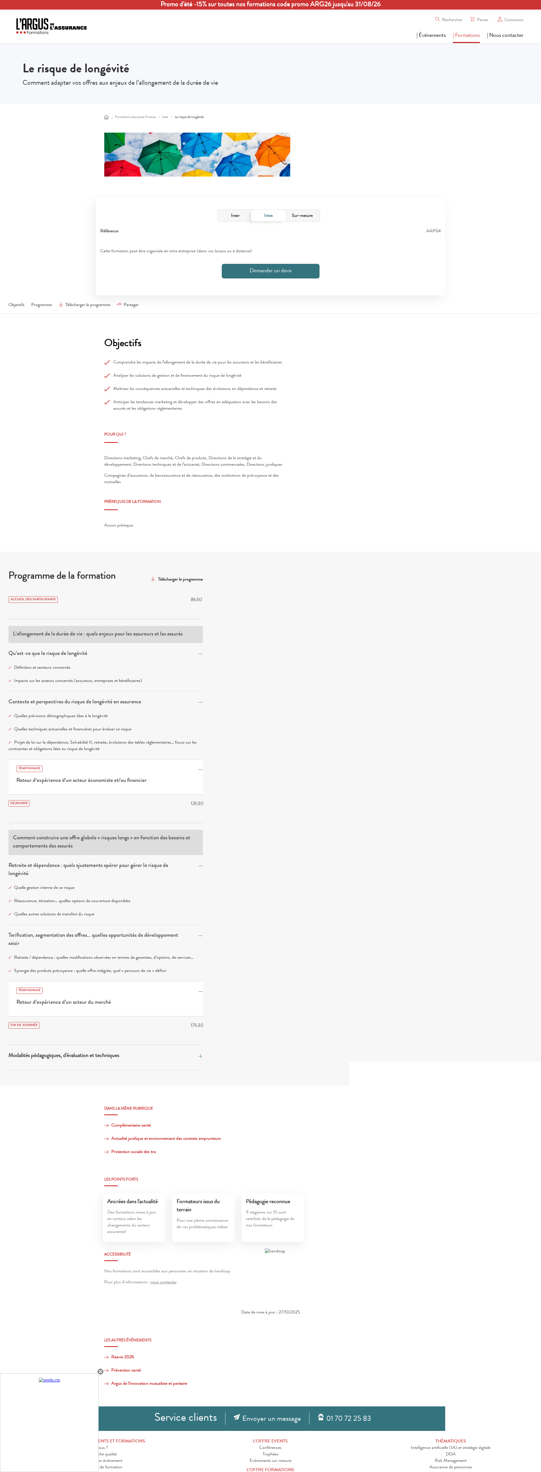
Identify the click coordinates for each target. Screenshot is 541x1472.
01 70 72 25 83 (348, 1419)
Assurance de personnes (450, 1467)
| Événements (431, 36)
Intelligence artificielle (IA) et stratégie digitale (451, 1448)
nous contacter (163, 1282)
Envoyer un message (271, 1419)
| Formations (466, 36)
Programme (41, 305)
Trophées (270, 1454)
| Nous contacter (505, 36)
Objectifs (16, 305)
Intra (268, 216)
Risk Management (451, 1461)
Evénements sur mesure (270, 1461)
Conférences (270, 1448)
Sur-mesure (302, 216)
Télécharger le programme (87, 305)
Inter (235, 216)
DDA (451, 1454)
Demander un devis (271, 271)
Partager (131, 305)
